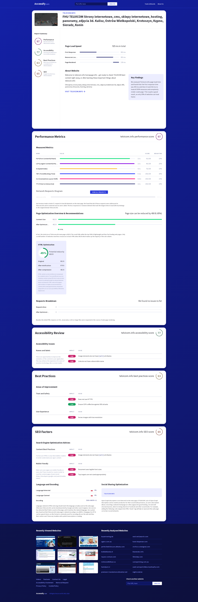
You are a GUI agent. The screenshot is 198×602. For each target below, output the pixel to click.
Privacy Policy (41, 586)
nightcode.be (137, 572)
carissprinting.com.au (141, 562)
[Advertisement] (113, 35)
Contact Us (56, 579)
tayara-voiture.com (108, 557)
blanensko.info (138, 552)
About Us (161, 4)
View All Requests (99, 192)
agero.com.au (106, 542)
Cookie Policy (53, 586)
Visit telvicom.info (74, 91)
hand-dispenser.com (140, 542)
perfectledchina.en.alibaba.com (113, 547)
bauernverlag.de (107, 536)
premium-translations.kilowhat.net (114, 572)
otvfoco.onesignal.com (141, 547)
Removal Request (62, 583)
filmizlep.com (138, 557)
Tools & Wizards (150, 4)
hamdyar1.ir (105, 567)
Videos (38, 579)
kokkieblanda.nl (107, 552)
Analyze (112, 4)
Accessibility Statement (44, 583)
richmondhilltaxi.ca (108, 562)
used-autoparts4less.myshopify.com (146, 567)
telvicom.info (69, 13)
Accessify (41, 3)
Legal (65, 579)
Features (46, 579)
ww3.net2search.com (140, 536)
